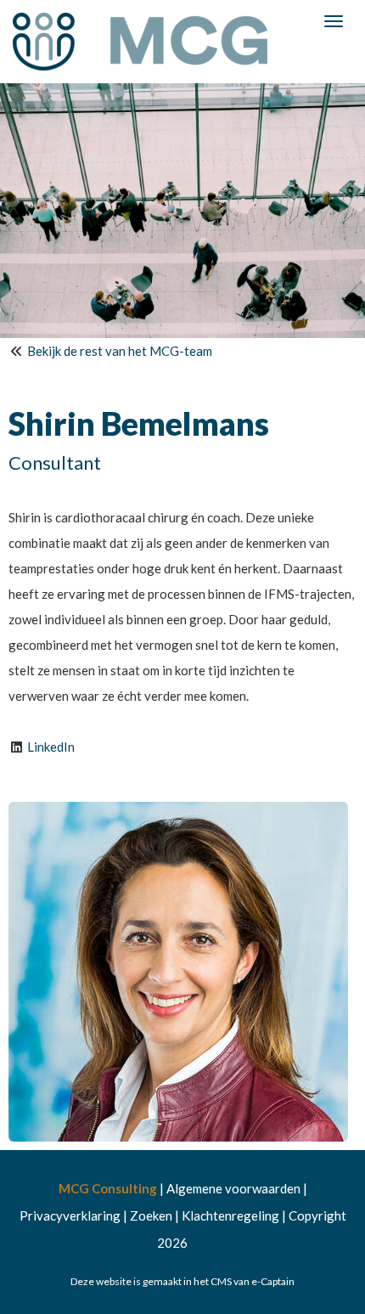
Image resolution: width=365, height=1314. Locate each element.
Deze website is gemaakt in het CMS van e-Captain (182, 1281)
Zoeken (151, 1215)
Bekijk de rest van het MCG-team (119, 350)
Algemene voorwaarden (233, 1188)
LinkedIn (51, 746)
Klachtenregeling (230, 1215)
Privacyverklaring (70, 1215)
